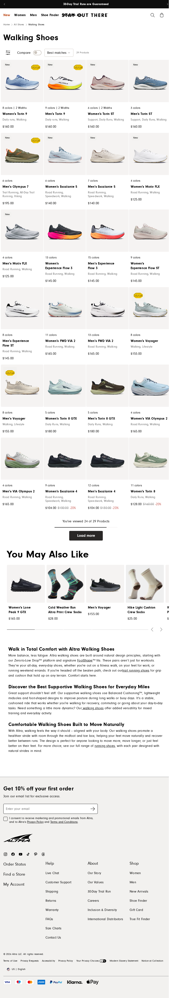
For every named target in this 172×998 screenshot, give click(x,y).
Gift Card (136, 910)
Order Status (14, 864)
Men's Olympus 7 (16, 187)
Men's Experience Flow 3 (101, 266)
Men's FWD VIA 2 (100, 341)
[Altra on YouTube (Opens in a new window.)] (20, 854)
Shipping (52, 891)
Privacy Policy (35, 822)
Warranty (52, 910)
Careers (93, 901)
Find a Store (14, 874)
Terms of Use (10, 960)
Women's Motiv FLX (145, 187)
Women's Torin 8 (143, 491)
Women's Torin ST (101, 114)
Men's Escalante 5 (101, 187)
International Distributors (105, 919)
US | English (18, 969)
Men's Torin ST (141, 114)
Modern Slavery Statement (124, 960)
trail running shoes (135, 670)
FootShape (85, 660)
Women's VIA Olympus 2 (149, 418)
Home (6, 24)
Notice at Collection (152, 960)
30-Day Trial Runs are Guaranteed (86, 4)
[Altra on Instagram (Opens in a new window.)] (5, 854)
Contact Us (53, 937)
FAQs (49, 919)
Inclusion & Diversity (102, 910)
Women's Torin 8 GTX (61, 418)
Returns (51, 901)
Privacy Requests (30, 960)
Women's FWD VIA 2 (60, 341)
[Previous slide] (4, 4)
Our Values (96, 882)
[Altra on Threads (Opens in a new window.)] (43, 854)
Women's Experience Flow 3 (59, 266)
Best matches (56, 53)
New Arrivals (139, 891)
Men (33, 15)
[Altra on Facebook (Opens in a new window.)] (13, 854)
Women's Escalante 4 (61, 491)
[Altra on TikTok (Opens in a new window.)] (28, 854)
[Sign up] (93, 809)
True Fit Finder (140, 919)
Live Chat (52, 873)
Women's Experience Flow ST (145, 266)
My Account (13, 884)
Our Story (94, 873)
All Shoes (19, 24)
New (6, 15)
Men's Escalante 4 (101, 491)
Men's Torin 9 (55, 114)
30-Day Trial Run (99, 891)
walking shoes (93, 708)
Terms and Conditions (64, 822)
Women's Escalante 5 (61, 187)
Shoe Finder (50, 15)
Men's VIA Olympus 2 (19, 491)
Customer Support (59, 882)
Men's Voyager (14, 418)
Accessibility (48, 960)
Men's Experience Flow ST (16, 343)
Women (20, 15)
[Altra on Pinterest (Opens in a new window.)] (36, 854)
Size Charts (54, 928)
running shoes (105, 746)
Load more (86, 535)
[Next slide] (167, 4)
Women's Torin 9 (15, 114)
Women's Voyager (144, 341)
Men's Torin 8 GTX (101, 418)
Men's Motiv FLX (15, 263)
